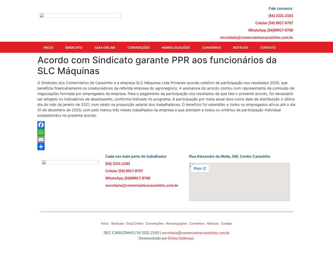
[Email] (166, 139)
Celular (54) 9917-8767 (274, 23)
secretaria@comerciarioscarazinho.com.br (256, 37)
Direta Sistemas (180, 238)
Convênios (211, 47)
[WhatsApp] (166, 132)
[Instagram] (151, 197)
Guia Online (105, 47)
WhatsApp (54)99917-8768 (270, 30)
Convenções (139, 47)
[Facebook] (166, 124)
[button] (288, 47)
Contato (268, 47)
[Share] (166, 146)
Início (48, 47)
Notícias (240, 47)
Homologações (176, 47)
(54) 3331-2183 (280, 16)
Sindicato (73, 47)
